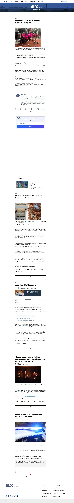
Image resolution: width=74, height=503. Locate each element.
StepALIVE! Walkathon (20, 52)
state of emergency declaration (40, 261)
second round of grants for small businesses (31, 255)
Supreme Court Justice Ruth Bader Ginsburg (33, 384)
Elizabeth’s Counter (18, 252)
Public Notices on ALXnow (46, 493)
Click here (16, 311)
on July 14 (40, 458)
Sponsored (17, 282)
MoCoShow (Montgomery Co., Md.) (59, 490)
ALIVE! (16, 48)
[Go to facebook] (8, 496)
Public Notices (32, 1)
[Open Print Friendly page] (45, 109)
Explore (26, 1)
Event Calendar (44, 490)
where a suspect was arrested (34, 453)
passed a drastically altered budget (38, 247)
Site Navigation (44, 496)
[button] (43, 443)
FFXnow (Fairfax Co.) (56, 488)
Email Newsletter (45, 488)
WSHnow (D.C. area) (56, 496)
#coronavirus (33, 269)
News (16, 18)
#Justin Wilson (40, 269)
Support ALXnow (40, 1)
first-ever (30, 48)
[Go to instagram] (10, 496)
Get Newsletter (64, 1)
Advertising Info (44, 487)
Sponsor (17, 287)
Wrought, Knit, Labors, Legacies (30, 396)
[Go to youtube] (13, 496)
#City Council (18, 269)
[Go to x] (6, 496)
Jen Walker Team (28, 299)
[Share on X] (40, 109)
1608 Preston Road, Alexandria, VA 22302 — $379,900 (25, 318)
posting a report (37, 224)
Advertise (16, 1)
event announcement (20, 391)
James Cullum (19, 25)
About (11, 1)
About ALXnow (44, 485)
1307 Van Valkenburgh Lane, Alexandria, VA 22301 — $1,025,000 (27, 321)
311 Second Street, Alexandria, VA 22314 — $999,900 (25, 315)
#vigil (35, 401)
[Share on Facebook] (38, 109)
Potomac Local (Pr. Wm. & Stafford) (59, 493)
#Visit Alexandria (19, 271)
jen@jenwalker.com (30, 312)
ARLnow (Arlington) (56, 485)
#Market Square (23, 401)
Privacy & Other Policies (46, 491)
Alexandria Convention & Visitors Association (37, 239)
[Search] (69, 1)
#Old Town (30, 401)
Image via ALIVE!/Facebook (19, 87)
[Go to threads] (15, 496)
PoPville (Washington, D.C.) (57, 491)
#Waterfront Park (41, 401)
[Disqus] (30, 143)
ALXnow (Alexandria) (56, 487)
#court (17, 401)
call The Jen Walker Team (38, 311)
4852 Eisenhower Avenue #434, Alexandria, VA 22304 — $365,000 (27, 316)
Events (22, 1)
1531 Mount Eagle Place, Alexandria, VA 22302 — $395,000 (26, 320)
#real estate (24, 343)
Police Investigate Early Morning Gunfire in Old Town (28, 416)
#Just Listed (18, 343)
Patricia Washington (18, 239)
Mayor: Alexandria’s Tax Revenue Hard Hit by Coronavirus (29, 197)
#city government (26, 269)
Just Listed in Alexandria (25, 285)
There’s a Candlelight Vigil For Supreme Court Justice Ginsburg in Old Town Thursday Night (30, 359)
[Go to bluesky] (17, 496)
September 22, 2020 (33, 465)
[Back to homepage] (6, 1)
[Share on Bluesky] (43, 109)
